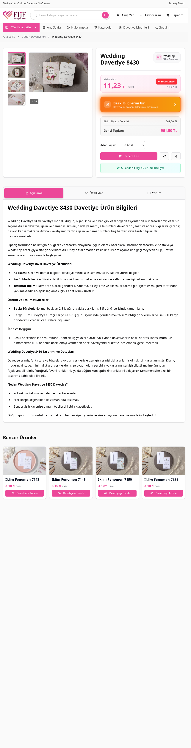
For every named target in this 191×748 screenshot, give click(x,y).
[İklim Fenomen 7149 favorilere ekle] (54, 451)
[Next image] (83, 72)
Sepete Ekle (132, 156)
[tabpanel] (94, 311)
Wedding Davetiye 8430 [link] (67, 36)
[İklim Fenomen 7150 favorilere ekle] (100, 451)
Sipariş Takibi (177, 3)
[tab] (33, 193)
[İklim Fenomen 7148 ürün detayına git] (24, 461)
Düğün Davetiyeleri (34, 36)
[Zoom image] (83, 57)
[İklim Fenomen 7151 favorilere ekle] (147, 451)
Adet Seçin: (108, 145)
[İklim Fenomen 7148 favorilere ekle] (8, 451)
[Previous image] (33, 72)
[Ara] (105, 15)
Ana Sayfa (9, 36)
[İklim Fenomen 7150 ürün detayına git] (117, 461)
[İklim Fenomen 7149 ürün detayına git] (70, 461)
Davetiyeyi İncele (27, 493)
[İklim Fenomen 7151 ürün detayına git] (163, 461)
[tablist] (94, 193)
